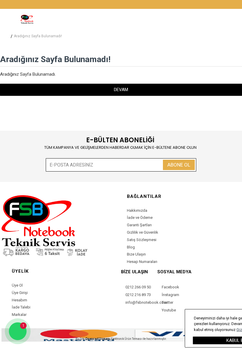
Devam (121, 89)
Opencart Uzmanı (97, 338)
